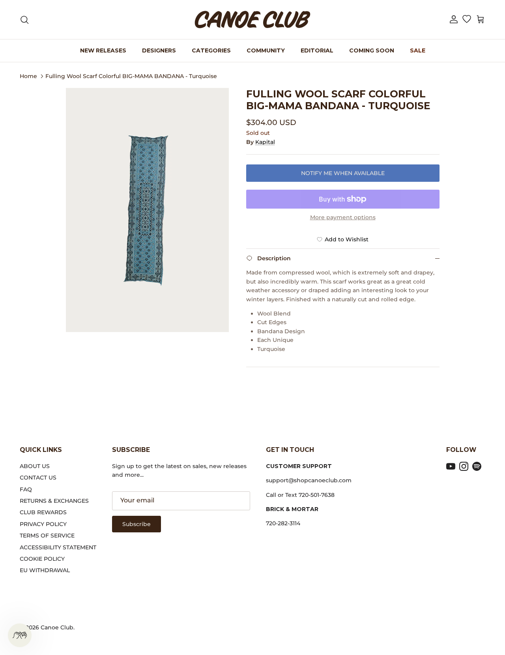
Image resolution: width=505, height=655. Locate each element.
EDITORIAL (317, 50)
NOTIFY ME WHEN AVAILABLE (343, 173)
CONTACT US (38, 477)
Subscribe (136, 524)
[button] (453, 19)
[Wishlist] (466, 20)
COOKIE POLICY (42, 558)
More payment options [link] (343, 217)
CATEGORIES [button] (211, 50)
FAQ (26, 489)
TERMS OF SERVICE (47, 535)
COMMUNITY (266, 50)
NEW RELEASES (103, 50)
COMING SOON (371, 50)
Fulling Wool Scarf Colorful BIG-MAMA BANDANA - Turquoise (131, 75)
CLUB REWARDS (43, 512)
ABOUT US (35, 466)
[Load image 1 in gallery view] (147, 210)
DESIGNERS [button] (159, 50)
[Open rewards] (20, 635)
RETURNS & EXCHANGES (54, 500)
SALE (417, 50)
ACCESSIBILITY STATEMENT (58, 547)
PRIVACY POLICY (43, 524)
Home (28, 75)
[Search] (24, 19)
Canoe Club (57, 627)
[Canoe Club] (252, 19)
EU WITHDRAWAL (45, 570)
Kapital (265, 142)
